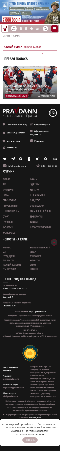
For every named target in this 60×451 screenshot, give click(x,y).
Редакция (39, 140)
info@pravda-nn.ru (17, 166)
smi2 (39, 417)
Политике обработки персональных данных (33, 432)
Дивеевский (8, 260)
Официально (37, 206)
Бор (4, 251)
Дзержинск (35, 256)
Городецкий (8, 256)
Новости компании (40, 227)
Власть (33, 179)
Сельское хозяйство (40, 211)
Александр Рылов (48, 95)
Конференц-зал (42, 124)
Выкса (33, 251)
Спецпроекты (13, 140)
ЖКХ (4, 184)
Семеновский (9, 269)
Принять (30, 440)
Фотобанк (12, 147)
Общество (35, 200)
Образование (9, 200)
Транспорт (8, 222)
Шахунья (34, 269)
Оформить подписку (17, 124)
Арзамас (7, 247)
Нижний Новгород (12, 264)
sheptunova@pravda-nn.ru (13, 387)
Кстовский (35, 260)
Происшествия (10, 206)
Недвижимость (38, 195)
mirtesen (32, 417)
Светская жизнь (10, 211)
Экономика (9, 232)
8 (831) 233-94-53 (49, 166)
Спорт (6, 216)
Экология (7, 227)
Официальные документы (39, 133)
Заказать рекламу (16, 132)
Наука (5, 195)
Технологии (36, 216)
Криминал (8, 189)
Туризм (34, 222)
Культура (34, 189)
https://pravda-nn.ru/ (37, 311)
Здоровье (35, 184)
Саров (33, 264)
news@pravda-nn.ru (11, 379)
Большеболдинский (40, 247)
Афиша (6, 179)
